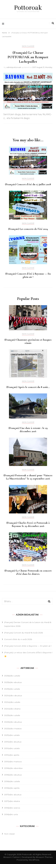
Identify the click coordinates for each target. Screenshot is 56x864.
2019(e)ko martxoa (13, 761)
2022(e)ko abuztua (13, 722)
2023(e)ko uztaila (12, 715)
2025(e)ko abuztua (13, 682)
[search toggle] (53, 23)
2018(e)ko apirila (11, 788)
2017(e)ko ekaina (12, 801)
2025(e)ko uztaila (12, 689)
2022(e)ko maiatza (12, 728)
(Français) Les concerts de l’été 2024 (28, 229)
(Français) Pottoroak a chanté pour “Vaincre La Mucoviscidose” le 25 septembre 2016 (28, 477)
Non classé (28, 46)
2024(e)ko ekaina (12, 709)
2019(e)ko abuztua (12, 742)
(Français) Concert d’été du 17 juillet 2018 (28, 184)
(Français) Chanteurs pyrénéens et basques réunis (28, 341)
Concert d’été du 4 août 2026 (18, 639)
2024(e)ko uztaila (12, 702)
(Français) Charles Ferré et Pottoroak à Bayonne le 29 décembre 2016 (28, 524)
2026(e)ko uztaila (12, 675)
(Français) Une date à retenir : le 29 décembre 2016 (28, 429)
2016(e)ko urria (11, 814)
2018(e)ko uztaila (12, 781)
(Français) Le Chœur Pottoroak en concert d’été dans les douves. (28, 572)
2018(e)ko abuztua (13, 775)
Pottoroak (28, 7)
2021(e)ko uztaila (12, 735)
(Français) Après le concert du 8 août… (28, 387)
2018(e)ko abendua (13, 768)
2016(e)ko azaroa (12, 808)
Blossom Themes (43, 857)
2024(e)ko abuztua (13, 695)
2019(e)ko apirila (11, 755)
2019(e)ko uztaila (12, 748)
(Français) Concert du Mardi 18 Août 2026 (23, 632)
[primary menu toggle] (3, 24)
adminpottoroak (13, 67)
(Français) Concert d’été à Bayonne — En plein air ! (28, 275)
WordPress (34, 860)
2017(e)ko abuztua (12, 794)
